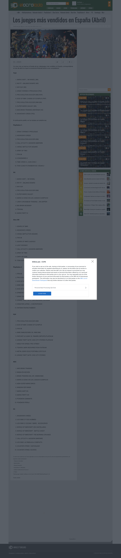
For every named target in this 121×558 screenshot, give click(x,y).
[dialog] (60, 279)
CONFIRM (42, 293)
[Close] (93, 262)
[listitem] (60, 288)
